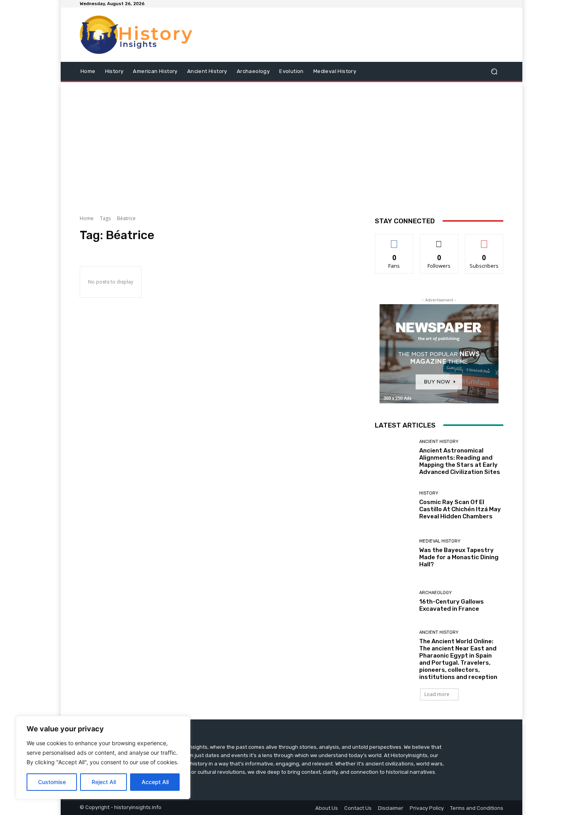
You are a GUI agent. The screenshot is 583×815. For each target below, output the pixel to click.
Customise (52, 782)
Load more (436, 694)
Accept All (155, 782)
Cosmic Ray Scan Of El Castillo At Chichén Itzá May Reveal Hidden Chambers (460, 509)
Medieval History (439, 541)
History (428, 493)
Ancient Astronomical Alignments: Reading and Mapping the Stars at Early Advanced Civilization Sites (459, 461)
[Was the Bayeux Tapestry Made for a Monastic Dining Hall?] (394, 553)
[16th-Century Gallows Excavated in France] (394, 601)
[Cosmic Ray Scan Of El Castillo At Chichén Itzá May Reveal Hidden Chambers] (394, 505)
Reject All (104, 782)
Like (394, 240)
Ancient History (438, 441)
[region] (103, 757)
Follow (439, 240)
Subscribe (484, 240)
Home (87, 218)
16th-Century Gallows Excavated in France (451, 605)
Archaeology (435, 593)
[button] (494, 71)
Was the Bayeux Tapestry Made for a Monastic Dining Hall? (459, 557)
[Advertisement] (291, 145)
